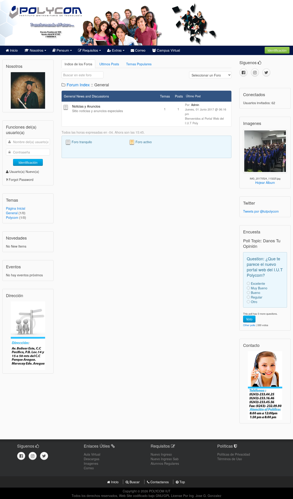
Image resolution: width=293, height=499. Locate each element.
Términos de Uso (229, 459)
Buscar (135, 482)
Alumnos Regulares (165, 463)
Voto (249, 319)
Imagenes (91, 463)
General (12, 213)
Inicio (13, 50)
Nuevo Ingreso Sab (165, 459)
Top (182, 482)
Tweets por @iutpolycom (261, 211)
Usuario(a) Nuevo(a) (24, 171)
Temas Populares (139, 64)
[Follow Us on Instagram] (255, 73)
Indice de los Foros (78, 64)
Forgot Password (21, 179)
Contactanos (159, 482)
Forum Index (78, 84)
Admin (195, 105)
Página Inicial (15, 208)
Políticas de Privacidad (233, 454)
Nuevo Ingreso (161, 454)
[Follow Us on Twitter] (266, 73)
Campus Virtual (168, 50)
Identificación (277, 50)
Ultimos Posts (109, 64)
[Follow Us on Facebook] (243, 73)
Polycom (12, 217)
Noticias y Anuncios (86, 106)
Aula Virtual (92, 454)
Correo (139, 50)
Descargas (91, 459)
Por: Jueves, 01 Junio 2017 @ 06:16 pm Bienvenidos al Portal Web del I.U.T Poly (205, 114)
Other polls (249, 325)
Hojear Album (265, 182)
